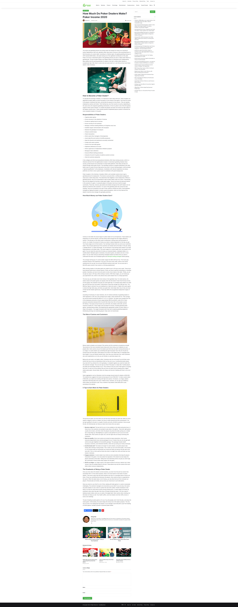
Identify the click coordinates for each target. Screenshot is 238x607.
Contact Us (152, 1)
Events (137, 5)
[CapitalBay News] (87, 5)
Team (148, 1)
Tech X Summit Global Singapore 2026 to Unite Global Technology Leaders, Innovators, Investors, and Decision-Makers (145, 26)
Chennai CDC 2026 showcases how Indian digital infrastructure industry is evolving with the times (144, 38)
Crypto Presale (144, 5)
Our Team (134, 604)
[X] (91, 523)
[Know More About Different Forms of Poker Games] (123, 553)
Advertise (129, 1)
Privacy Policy (135, 1)
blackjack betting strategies (114, 256)
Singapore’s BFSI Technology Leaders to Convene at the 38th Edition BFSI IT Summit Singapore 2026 (144, 52)
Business (103, 5)
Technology (114, 5)
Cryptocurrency (130, 5)
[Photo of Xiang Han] (84, 20)
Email (84, 592)
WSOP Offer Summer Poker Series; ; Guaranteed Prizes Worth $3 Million (90, 560)
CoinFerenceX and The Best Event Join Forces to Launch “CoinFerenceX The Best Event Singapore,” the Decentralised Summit (145, 47)
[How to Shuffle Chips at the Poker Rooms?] (106, 553)
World (97, 5)
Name (84, 587)
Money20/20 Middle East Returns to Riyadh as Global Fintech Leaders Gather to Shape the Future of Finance (144, 34)
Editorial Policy (142, 1)
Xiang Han (87, 20)
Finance (108, 5)
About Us (124, 1)
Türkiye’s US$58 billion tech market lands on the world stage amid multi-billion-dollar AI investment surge (145, 21)
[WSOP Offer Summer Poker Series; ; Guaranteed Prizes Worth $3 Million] (90, 553)
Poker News (85, 10)
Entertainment (122, 5)
